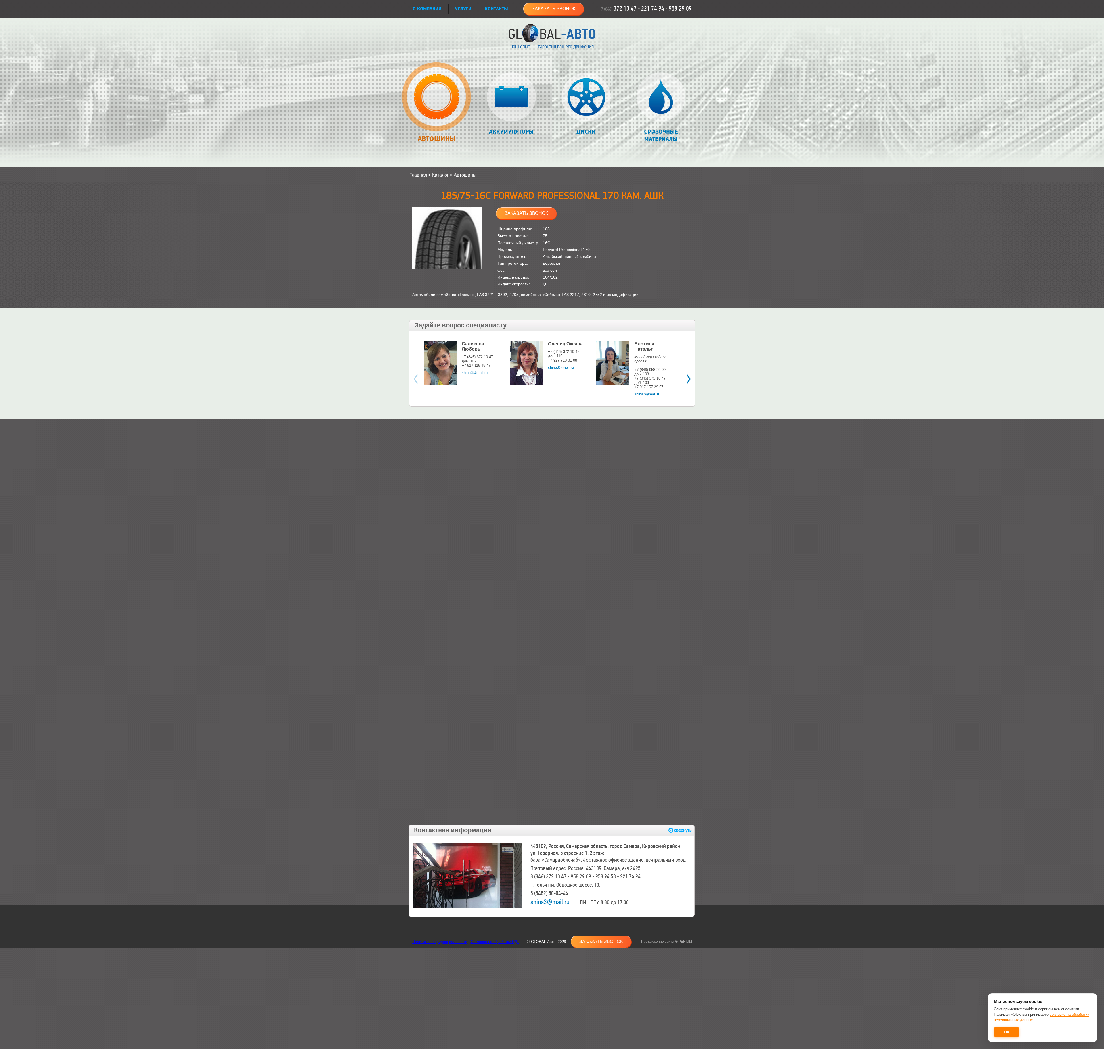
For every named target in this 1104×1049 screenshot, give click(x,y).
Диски (586, 132)
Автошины (437, 138)
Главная (418, 175)
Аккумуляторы (511, 132)
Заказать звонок (553, 8)
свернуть (682, 830)
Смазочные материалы (661, 135)
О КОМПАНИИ (427, 9)
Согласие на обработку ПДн (495, 942)
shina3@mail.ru (475, 372)
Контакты (496, 9)
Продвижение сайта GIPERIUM (666, 942)
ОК (1006, 1032)
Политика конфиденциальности (439, 942)
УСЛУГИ (463, 9)
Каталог (440, 175)
